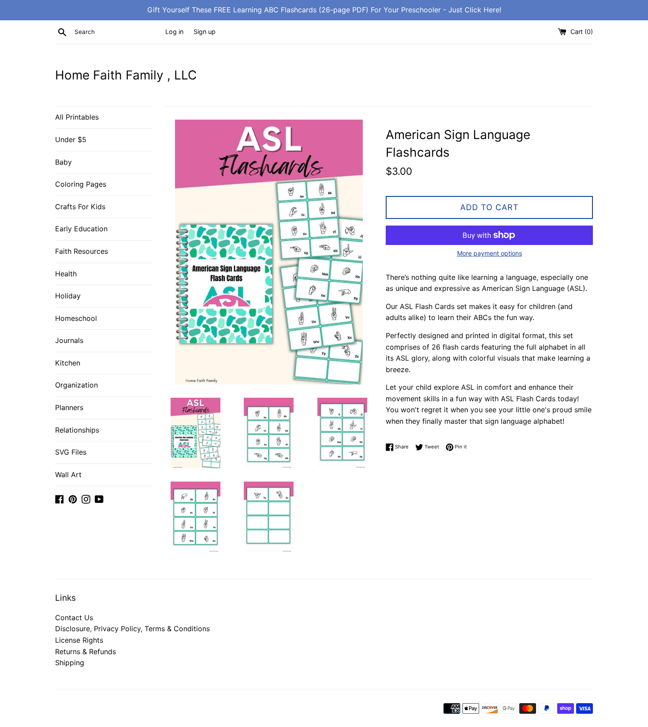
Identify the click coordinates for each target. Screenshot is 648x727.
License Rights (79, 640)
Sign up (205, 31)
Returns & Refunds (85, 651)
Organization (76, 384)
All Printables (77, 117)
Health (66, 273)
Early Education (81, 228)
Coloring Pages (80, 184)
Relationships (77, 430)
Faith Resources (81, 251)
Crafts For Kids (80, 206)
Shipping (69, 662)
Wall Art (68, 474)
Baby (63, 162)
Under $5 (70, 139)
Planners (69, 407)
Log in (174, 31)
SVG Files (70, 452)
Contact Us (74, 617)
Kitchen (67, 362)
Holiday (68, 295)
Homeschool (76, 318)
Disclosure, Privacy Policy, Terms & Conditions (132, 628)
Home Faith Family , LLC (126, 75)
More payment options (489, 253)
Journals (69, 340)
